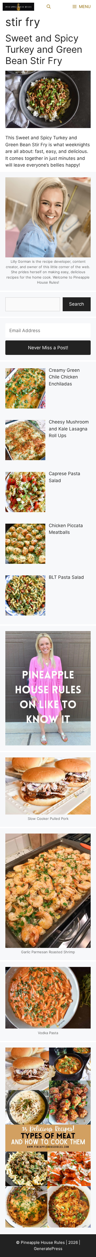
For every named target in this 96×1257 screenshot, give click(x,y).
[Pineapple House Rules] (18, 6)
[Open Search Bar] (49, 6)
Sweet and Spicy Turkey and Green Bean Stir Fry (43, 49)
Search (76, 304)
